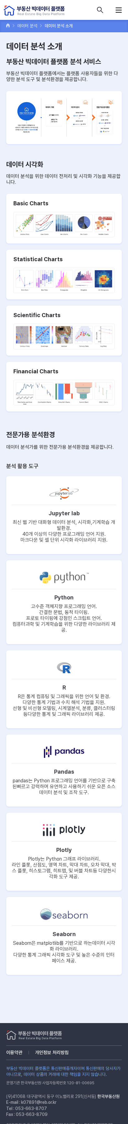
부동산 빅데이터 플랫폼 (34, 10)
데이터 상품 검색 (100, 10)
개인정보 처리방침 (52, 1052)
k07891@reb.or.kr (39, 1102)
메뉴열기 (118, 10)
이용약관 (14, 1052)
